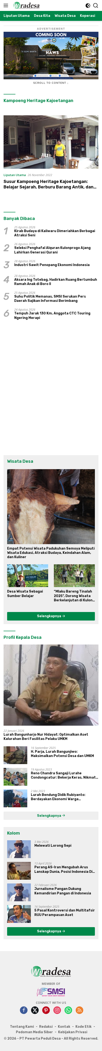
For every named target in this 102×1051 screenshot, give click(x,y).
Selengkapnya (49, 616)
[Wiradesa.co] (26, 5)
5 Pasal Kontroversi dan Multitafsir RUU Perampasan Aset (64, 912)
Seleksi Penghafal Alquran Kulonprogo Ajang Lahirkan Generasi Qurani (52, 250)
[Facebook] (24, 1010)
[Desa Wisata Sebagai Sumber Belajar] (27, 575)
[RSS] (79, 1010)
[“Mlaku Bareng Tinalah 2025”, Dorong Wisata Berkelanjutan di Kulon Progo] (74, 575)
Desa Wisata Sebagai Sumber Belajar (25, 593)
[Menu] (7, 5)
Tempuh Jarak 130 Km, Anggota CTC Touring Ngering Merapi (52, 315)
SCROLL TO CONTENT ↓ (51, 82)
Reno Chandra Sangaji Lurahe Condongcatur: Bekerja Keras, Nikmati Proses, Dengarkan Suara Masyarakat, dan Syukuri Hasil (64, 775)
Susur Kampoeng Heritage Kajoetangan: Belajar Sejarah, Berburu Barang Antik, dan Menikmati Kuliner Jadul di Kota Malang (48, 187)
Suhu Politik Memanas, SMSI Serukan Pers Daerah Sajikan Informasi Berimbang (50, 298)
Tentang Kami (22, 1027)
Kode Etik (83, 1027)
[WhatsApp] (68, 1010)
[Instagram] (57, 1010)
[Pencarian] (95, 5)
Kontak (64, 1027)
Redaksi (46, 1027)
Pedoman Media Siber (34, 1032)
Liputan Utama (15, 175)
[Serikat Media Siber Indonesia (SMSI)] (51, 992)
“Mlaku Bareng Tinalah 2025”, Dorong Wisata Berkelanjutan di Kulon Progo (73, 596)
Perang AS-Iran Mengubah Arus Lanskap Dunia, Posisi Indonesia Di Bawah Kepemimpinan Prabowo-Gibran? (63, 869)
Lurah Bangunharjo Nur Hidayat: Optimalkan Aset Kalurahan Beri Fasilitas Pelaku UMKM (46, 737)
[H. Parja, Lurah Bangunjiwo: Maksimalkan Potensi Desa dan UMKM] (15, 755)
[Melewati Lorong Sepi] (19, 849)
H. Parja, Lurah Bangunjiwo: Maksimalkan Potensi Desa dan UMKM (62, 754)
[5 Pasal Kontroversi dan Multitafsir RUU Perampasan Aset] (19, 914)
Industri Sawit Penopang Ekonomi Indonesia (52, 265)
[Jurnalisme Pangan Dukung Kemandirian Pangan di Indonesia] (19, 892)
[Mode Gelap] (88, 5)
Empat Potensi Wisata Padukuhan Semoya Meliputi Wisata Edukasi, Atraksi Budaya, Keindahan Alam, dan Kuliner (51, 553)
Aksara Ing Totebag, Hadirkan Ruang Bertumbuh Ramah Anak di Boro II (55, 282)
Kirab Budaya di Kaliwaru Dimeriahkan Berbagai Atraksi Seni (54, 233)
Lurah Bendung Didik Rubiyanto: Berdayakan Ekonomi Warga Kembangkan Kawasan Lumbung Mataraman (58, 797)
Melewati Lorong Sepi (52, 846)
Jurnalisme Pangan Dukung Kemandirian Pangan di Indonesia (62, 891)
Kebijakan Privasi (72, 1032)
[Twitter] (35, 1010)
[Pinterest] (46, 1010)
